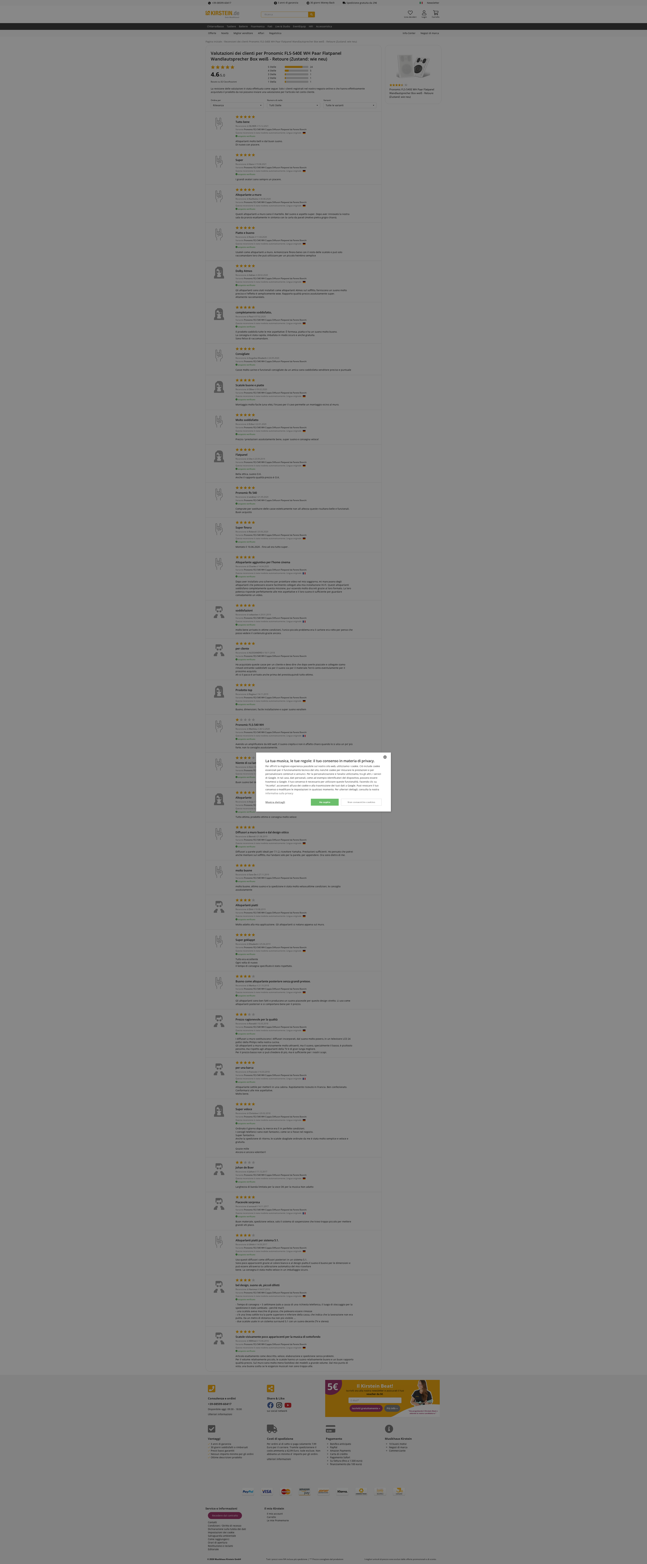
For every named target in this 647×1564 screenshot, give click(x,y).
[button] (275, 802)
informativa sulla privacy (279, 793)
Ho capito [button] (324, 801)
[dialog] (323, 782)
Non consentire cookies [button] (361, 801)
